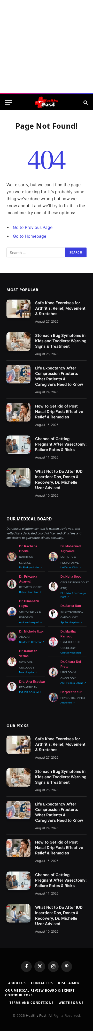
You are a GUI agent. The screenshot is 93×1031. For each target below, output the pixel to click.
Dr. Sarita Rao (70, 606)
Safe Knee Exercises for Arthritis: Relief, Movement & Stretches (60, 308)
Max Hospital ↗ (28, 672)
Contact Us (42, 983)
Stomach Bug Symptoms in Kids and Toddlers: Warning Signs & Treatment (60, 341)
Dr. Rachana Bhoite (28, 548)
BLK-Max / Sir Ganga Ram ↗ (73, 595)
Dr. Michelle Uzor (31, 631)
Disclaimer (68, 983)
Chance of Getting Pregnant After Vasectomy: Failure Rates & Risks (61, 444)
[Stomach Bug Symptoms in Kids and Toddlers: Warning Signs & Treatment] (18, 341)
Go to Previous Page (32, 227)
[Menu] (8, 102)
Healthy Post (36, 1015)
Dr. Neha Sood (70, 576)
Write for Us (71, 1002)
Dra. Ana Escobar (32, 682)
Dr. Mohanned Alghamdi (70, 548)
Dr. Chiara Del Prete (70, 664)
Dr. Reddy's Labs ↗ (30, 567)
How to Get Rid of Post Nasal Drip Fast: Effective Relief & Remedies (59, 411)
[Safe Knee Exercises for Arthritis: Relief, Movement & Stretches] (18, 309)
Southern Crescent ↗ (31, 642)
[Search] (85, 102)
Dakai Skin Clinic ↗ (30, 592)
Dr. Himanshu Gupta (29, 603)
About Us (17, 983)
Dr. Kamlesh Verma (28, 653)
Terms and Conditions (32, 1002)
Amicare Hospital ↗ (30, 622)
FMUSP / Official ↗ (30, 692)
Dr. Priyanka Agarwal (28, 579)
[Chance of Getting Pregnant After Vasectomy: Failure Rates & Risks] (18, 444)
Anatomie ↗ (67, 702)
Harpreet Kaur (71, 692)
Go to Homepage (29, 236)
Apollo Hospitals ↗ (71, 622)
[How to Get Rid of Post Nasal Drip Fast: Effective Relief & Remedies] (18, 412)
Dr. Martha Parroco (68, 634)
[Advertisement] (46, 46)
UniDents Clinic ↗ (70, 567)
